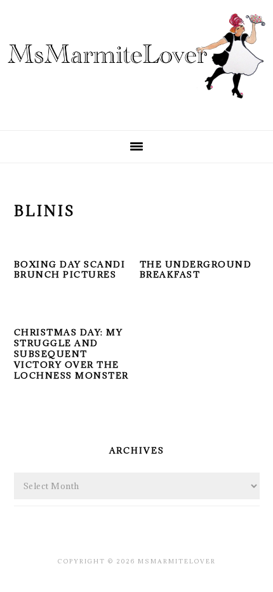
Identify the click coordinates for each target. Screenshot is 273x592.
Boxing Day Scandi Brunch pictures (70, 270)
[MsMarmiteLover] (136, 109)
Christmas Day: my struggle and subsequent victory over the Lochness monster (71, 353)
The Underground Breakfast (196, 270)
